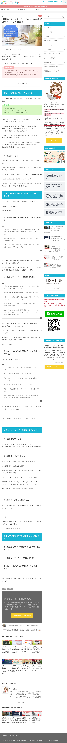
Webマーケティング (50, 40)
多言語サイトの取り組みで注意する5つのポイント (56, 257)
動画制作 (47, 62)
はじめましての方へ (54, 140)
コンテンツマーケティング (52, 53)
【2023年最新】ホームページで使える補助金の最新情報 (34, 6)
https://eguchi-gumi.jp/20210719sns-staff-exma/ (15, 179)
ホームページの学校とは (48, 1)
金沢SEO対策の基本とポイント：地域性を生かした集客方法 (53, 229)
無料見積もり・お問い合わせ (22, 615)
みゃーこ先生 (13, 689)
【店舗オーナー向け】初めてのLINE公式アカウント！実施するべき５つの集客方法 (53, 249)
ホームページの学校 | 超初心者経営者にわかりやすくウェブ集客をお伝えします (30, 740)
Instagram (48, 32)
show (25, 83)
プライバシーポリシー (15, 735)
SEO (5, 588)
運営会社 (5, 735)
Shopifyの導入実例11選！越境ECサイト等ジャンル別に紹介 (53, 239)
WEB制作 (11, 588)
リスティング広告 (50, 58)
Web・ (54, 362)
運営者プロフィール (58, 1)
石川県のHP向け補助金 (51, 66)
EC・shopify (48, 27)
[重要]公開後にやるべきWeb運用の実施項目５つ (56, 265)
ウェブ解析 (48, 49)
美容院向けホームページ (51, 71)
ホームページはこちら (54, 288)
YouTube (22, 702)
